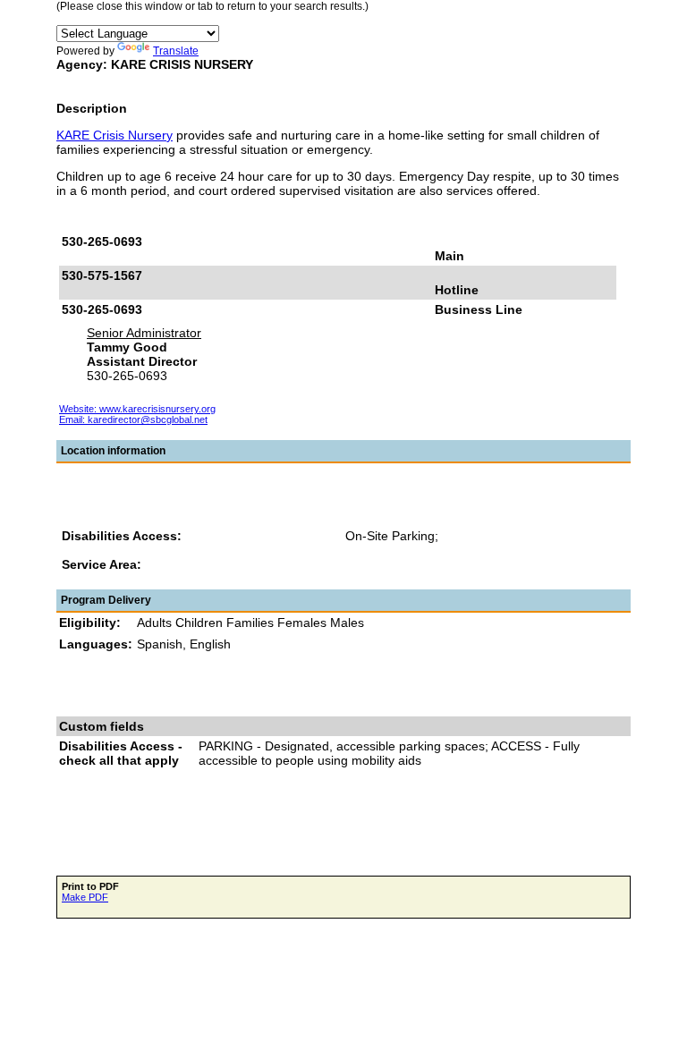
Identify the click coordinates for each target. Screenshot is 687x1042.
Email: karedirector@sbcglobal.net (133, 419)
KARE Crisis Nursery (114, 135)
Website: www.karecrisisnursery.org (137, 408)
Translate (176, 51)
